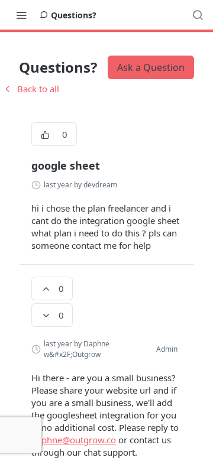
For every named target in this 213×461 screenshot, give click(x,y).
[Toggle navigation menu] (21, 14)
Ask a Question (151, 67)
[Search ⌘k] (197, 14)
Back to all (31, 89)
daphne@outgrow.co (73, 440)
